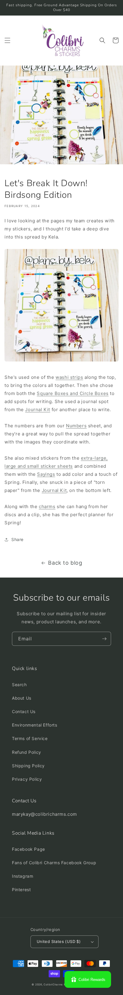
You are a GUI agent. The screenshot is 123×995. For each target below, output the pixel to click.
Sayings (46, 474)
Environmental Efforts (34, 724)
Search (19, 684)
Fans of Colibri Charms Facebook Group (54, 862)
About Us (21, 698)
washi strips (69, 377)
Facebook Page (28, 849)
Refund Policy (26, 752)
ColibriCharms (53, 984)
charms (47, 506)
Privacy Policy (27, 779)
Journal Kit (37, 409)
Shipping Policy (28, 765)
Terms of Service (30, 738)
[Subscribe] (104, 639)
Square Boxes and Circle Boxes (72, 393)
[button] (7, 40)
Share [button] (17, 539)
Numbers (76, 426)
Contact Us (24, 711)
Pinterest (21, 889)
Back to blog (65, 563)
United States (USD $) (59, 941)
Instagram (22, 876)
